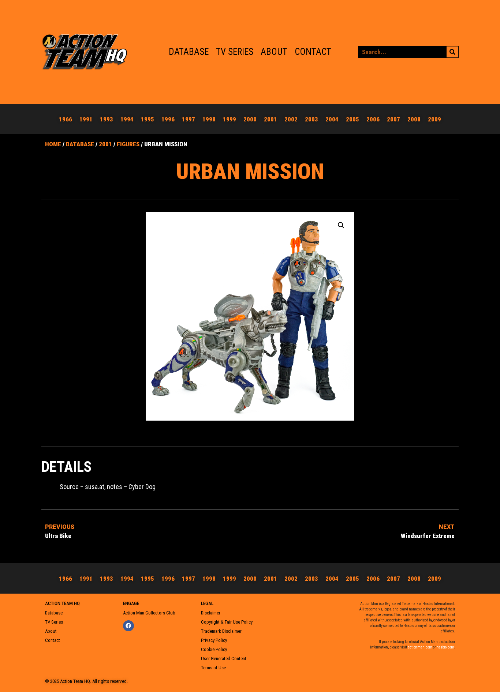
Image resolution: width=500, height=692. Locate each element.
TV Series (234, 51)
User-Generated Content (223, 658)
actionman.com (420, 647)
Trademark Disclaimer (221, 631)
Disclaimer (210, 613)
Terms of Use (213, 667)
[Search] (452, 51)
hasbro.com (445, 647)
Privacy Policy (214, 640)
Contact (313, 51)
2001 (105, 144)
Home (53, 144)
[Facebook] (128, 625)
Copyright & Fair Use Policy (227, 622)
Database (189, 51)
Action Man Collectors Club (149, 613)
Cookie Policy (214, 649)
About (274, 51)
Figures (128, 144)
